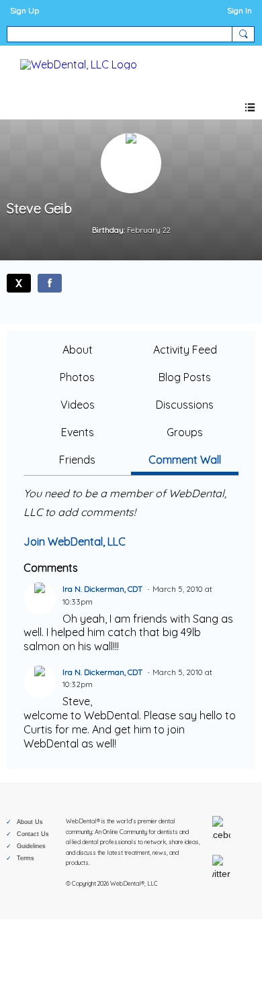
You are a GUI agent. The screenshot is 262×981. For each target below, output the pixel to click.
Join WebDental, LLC (75, 541)
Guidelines (31, 846)
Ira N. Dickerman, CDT (102, 589)
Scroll (228, 948)
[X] (19, 283)
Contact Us (33, 834)
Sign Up (24, 10)
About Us (30, 822)
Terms (25, 858)
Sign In (239, 10)
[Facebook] (50, 283)
